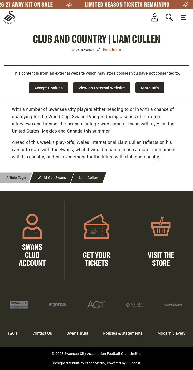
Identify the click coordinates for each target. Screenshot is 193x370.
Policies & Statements (122, 333)
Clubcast (133, 363)
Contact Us (42, 333)
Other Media (95, 363)
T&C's (13, 333)
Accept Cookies (48, 87)
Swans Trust (77, 333)
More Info (150, 87)
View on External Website (102, 87)
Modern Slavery (171, 333)
